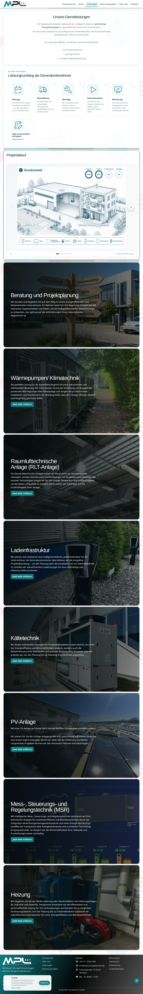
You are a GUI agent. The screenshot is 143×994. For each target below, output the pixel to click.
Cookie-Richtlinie (116, 969)
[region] (71, 210)
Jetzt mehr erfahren (22, 404)
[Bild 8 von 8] (71, 253)
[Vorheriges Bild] (12, 207)
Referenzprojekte (50, 969)
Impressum (114, 961)
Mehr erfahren (16, 988)
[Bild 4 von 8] (64, 253)
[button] (21, 98)
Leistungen (47, 965)
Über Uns (46, 961)
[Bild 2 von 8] (60, 253)
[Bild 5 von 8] (65, 253)
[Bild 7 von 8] (69, 253)
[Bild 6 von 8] (67, 253)
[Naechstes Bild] (131, 207)
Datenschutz (114, 965)
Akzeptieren (44, 983)
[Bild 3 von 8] (62, 253)
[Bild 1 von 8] (57, 253)
